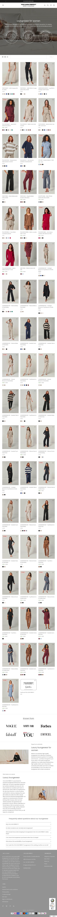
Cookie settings (6, 894)
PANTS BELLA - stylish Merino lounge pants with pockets (28, 88)
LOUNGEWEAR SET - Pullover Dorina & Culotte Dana (46, 597)
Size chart (46, 859)
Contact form (27, 868)
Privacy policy (5, 892)
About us (46, 861)
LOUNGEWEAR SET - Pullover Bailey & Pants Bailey (10, 306)
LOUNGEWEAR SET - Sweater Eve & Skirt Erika (46, 633)
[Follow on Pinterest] (10, 906)
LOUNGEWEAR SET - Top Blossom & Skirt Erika (10, 705)
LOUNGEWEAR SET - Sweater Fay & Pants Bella (10, 525)
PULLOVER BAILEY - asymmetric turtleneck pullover (9, 124)
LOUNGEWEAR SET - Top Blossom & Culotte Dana (28, 597)
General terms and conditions (10, 889)
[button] (51, 916)
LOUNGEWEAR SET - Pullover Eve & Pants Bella (10, 597)
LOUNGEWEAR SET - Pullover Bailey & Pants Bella (10, 344)
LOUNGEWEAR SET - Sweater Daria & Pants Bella (10, 561)
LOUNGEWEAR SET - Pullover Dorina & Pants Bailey (46, 452)
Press (45, 863)
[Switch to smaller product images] (5, 57)
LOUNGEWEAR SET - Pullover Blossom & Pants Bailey (8, 380)
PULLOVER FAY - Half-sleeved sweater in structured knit (27, 160)
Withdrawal (5, 901)
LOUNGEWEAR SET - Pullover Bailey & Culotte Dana (10, 669)
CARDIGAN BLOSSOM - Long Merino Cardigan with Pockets (46, 88)
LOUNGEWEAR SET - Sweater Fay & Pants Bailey (28, 344)
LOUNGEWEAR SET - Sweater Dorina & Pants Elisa (28, 633)
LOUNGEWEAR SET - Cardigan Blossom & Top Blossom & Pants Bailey (45, 269)
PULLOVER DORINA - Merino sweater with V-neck (28, 232)
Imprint (4, 887)
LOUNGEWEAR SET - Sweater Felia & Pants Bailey (28, 488)
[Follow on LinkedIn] (13, 906)
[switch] (52, 908)
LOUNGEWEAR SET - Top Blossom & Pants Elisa (46, 669)
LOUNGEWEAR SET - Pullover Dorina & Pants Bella (28, 561)
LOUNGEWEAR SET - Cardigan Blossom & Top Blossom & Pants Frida (9, 489)
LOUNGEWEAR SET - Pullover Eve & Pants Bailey (28, 525)
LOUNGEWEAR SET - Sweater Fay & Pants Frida (10, 452)
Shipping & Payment (49, 856)
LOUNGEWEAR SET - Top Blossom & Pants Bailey (28, 380)
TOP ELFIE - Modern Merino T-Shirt (46, 160)
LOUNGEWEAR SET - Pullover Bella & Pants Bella (28, 306)
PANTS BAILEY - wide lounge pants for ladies (10, 88)
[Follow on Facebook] (3, 906)
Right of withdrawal (7, 899)
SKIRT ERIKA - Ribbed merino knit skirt (27, 268)
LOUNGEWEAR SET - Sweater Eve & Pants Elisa (28, 669)
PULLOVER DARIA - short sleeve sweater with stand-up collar (45, 232)
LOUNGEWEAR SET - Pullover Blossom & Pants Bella (44, 380)
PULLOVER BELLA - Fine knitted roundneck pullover (9, 232)
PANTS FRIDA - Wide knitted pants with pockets (9, 196)
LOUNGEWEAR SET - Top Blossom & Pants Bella (28, 416)
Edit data (4, 897)
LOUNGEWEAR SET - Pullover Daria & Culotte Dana (46, 488)
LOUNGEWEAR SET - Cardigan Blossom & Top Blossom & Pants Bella (45, 307)
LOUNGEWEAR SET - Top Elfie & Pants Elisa (45, 561)
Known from (28, 718)
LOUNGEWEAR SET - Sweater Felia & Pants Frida (46, 344)
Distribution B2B (48, 866)
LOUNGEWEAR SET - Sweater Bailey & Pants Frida (46, 416)
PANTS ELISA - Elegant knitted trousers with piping (27, 196)
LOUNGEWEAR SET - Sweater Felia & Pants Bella (10, 416)
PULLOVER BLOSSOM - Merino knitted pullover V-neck (9, 268)
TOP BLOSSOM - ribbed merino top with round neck (46, 124)
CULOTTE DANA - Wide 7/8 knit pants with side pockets (45, 196)
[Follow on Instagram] (6, 906)
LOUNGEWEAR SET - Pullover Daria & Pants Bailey (28, 452)
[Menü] (55, 899)
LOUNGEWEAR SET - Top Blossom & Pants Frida (46, 525)
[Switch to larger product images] (2, 57)
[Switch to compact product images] (7, 57)
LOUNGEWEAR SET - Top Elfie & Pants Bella (9, 633)
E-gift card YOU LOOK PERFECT (27, 692)
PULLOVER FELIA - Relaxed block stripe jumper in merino (9, 160)
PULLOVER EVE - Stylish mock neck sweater (28, 124)
